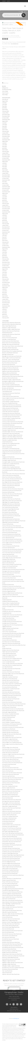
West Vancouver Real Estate (8, 937)
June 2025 (4, 124)
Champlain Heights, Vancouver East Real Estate (12, 431)
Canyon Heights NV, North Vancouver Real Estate (13, 398)
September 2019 (6, 191)
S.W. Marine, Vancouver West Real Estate (11, 804)
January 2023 (5, 173)
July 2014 (4, 289)
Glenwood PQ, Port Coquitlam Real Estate (11, 576)
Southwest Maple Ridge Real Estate (10, 853)
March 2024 (5, 149)
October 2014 (5, 284)
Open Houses (5, 93)
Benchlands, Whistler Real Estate (9, 347)
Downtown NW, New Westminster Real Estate (12, 488)
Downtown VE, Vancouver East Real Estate (11, 490)
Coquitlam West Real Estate (8, 465)
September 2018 (6, 212)
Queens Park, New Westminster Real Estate (12, 772)
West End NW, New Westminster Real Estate (12, 930)
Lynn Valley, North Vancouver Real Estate (11, 668)
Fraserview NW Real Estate (8, 547)
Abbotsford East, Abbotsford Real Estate (11, 322)
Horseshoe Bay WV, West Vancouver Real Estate (13, 633)
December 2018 (6, 206)
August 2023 (5, 161)
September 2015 (6, 267)
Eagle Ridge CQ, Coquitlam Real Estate (10, 502)
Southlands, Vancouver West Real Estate (11, 851)
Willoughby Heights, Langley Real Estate (11, 965)
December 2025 (6, 114)
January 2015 (5, 280)
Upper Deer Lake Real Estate (8, 898)
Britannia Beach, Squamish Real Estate (10, 374)
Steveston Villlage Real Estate (8, 861)
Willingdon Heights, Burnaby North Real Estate (12, 962)
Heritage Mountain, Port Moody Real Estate (12, 621)
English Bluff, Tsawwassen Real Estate (10, 522)
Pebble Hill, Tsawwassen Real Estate (10, 752)
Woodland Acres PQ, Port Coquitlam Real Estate (13, 967)
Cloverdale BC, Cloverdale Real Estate (10, 448)
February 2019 (5, 203)
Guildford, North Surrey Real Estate (10, 594)
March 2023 (5, 170)
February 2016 (5, 259)
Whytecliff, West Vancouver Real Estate (11, 959)
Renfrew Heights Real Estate (8, 787)
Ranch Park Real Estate (7, 784)
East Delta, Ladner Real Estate (9, 510)
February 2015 (5, 279)
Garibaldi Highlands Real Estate (9, 561)
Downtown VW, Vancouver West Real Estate (12, 493)
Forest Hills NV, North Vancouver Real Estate (12, 540)
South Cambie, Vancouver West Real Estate (12, 838)
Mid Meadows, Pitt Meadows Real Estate (11, 693)
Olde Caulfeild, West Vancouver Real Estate (12, 737)
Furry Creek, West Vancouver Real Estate (11, 552)
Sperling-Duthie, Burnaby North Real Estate (12, 856)
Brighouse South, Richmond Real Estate (11, 371)
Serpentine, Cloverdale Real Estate (10, 826)
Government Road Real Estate (9, 577)
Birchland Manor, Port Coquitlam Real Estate (12, 351)
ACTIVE (20, 11)
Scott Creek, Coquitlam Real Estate (10, 816)
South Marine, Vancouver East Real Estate (11, 841)
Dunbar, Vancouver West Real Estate (10, 495)
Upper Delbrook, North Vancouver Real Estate (12, 902)
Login (8, 1)
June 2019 (4, 196)
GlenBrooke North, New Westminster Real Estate (13, 569)
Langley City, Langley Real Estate (9, 655)
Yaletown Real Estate (7, 972)
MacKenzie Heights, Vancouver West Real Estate (13, 673)
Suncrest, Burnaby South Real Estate (10, 871)
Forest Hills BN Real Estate (8, 537)
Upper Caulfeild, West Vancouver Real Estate (12, 897)
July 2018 (4, 215)
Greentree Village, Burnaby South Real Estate (12, 593)
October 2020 (5, 185)
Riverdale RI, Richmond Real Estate (10, 794)
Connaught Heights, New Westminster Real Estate (13, 462)
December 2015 (6, 262)
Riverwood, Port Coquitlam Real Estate (11, 796)
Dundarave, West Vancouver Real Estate (11, 498)
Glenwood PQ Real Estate (8, 574)
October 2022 (5, 178)
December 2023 (6, 154)
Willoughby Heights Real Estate (9, 964)
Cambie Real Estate (6, 394)
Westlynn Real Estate (7, 940)
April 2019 (4, 200)
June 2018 (4, 217)
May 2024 (4, 146)
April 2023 (4, 168)
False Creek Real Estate (7, 529)
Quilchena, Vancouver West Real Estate (11, 782)
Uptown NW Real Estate (7, 908)
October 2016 (5, 245)
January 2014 (5, 299)
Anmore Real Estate (6, 336)
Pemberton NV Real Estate (8, 755)
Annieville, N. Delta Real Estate (9, 339)
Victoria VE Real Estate (7, 917)
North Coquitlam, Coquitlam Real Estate (11, 722)
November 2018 (6, 208)
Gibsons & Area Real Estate (8, 562)
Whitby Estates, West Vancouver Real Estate (12, 954)
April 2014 (4, 294)
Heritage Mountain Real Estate (9, 619)
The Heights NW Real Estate (8, 886)
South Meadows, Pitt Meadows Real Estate (12, 844)
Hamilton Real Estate (7, 599)
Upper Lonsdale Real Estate (8, 905)
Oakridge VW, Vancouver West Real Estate (11, 734)
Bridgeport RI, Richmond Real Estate (10, 368)
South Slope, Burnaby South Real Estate (11, 848)
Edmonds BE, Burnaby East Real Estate (11, 519)
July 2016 (4, 250)
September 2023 (6, 159)
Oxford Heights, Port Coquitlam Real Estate (12, 742)
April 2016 (4, 255)
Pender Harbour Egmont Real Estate (10, 759)
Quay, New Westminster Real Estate (10, 767)
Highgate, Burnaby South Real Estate (10, 628)
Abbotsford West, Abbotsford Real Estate (11, 324)
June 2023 (4, 165)
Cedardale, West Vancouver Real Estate (11, 413)
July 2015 (4, 270)
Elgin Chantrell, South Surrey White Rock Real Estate (13, 520)
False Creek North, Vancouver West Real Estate (13, 527)
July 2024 (4, 143)
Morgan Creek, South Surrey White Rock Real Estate (14, 703)
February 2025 (5, 131)
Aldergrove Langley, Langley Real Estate (11, 329)
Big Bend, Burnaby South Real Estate (10, 349)
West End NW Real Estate (8, 928)
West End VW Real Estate (8, 932)
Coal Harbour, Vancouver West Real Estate (11, 450)
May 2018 (4, 218)
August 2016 (5, 248)
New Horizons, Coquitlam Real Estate (10, 713)
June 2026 (4, 104)
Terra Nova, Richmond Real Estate (9, 883)
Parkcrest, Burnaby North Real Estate (10, 750)
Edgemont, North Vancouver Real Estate (11, 515)
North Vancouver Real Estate (8, 729)
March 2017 (5, 240)
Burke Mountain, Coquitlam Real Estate (11, 384)
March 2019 (5, 201)
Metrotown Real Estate (7, 690)
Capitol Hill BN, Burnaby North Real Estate (11, 406)
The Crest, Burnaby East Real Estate (10, 885)
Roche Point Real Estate (7, 797)
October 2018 (5, 210)
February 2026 (5, 111)
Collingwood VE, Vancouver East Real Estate (12, 458)
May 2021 (4, 181)
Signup (4, 1)
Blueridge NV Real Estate (7, 354)
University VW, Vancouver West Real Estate (12, 895)
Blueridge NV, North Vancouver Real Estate (11, 356)
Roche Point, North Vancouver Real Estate (11, 799)
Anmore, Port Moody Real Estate (9, 337)
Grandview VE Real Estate (8, 584)
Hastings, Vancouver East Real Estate (10, 616)
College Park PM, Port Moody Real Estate (11, 451)
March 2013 (5, 316)
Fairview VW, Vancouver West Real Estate (11, 525)
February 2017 (5, 242)
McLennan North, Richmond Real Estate (11, 685)
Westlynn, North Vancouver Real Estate (11, 942)
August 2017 (5, 233)
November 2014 (6, 282)
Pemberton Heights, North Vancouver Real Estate (13, 754)
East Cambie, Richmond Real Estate (10, 507)
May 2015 (4, 274)
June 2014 (4, 290)
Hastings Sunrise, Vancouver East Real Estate (12, 614)
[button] (7, 1004)
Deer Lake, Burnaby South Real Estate (10, 480)
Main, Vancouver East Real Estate (9, 678)
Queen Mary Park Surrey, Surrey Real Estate (12, 769)
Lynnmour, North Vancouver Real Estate (11, 671)
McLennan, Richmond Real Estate (9, 687)
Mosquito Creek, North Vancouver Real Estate (12, 705)
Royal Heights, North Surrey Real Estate (11, 803)
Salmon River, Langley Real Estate (9, 806)
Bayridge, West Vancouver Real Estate (10, 344)
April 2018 (4, 220)
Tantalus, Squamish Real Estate (9, 880)
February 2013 (5, 317)
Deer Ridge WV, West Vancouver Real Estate (12, 482)
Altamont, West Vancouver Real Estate (10, 331)
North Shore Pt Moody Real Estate (10, 725)
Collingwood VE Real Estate (8, 456)
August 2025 (5, 121)
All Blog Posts (5, 87)
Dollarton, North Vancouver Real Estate (11, 485)
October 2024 (5, 138)
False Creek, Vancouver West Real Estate (11, 530)
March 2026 (5, 109)
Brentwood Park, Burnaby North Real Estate (12, 366)
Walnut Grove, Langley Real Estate (10, 920)
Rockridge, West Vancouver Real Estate (11, 801)
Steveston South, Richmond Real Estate (11, 860)
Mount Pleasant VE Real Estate (9, 707)
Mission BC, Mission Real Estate (9, 697)
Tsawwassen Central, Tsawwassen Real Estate (12, 892)
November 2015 (6, 264)
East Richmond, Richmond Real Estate (10, 514)
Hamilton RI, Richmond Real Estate (10, 601)
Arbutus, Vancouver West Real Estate (10, 341)
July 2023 (4, 163)
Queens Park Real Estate (7, 771)
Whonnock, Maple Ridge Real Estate (10, 957)
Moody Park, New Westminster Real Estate (12, 702)
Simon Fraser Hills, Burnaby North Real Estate (12, 833)
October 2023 (5, 158)
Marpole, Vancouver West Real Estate (10, 680)
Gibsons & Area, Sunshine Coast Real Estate (12, 564)
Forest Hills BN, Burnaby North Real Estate (11, 539)
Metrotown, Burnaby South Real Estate (11, 692)
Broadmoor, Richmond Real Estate (10, 378)
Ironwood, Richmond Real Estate (9, 640)
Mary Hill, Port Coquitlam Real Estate (10, 682)
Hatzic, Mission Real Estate (8, 618)
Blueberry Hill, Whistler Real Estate (10, 352)
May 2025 (4, 126)
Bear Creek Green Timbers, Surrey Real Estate (12, 346)
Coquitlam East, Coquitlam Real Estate (10, 463)
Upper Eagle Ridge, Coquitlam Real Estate (11, 903)
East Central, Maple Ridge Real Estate (10, 509)
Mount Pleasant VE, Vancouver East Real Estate (12, 708)
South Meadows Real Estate (8, 843)
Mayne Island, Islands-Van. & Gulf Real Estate (12, 683)
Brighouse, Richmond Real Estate (9, 373)
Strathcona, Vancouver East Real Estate (11, 865)
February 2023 (5, 171)
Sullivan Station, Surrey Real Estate (10, 868)
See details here (14, 43)
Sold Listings (5, 94)
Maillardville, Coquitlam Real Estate (10, 677)
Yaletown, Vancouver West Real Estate (10, 974)
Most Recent (5, 99)
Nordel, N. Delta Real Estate (8, 717)
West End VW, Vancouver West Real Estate (12, 934)
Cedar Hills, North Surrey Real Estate (10, 411)
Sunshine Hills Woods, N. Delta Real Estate (11, 878)
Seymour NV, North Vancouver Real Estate (11, 828)
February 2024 (5, 151)
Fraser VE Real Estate (7, 544)
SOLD (25, 11)
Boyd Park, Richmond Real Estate (9, 362)
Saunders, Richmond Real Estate (9, 814)
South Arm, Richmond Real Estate (9, 836)
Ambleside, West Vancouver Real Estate (11, 334)
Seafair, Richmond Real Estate (8, 819)
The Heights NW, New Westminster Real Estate (13, 888)
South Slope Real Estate (7, 846)
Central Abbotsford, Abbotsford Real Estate (12, 414)
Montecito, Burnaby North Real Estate (10, 698)
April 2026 (4, 107)
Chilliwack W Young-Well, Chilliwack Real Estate (12, 438)
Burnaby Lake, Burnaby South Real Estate (11, 389)
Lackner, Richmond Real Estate (9, 653)
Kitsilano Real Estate (6, 648)
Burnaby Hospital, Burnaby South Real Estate (12, 386)
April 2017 (4, 238)
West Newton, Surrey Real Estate (9, 935)
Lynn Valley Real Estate (7, 666)
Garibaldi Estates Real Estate (8, 559)
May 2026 (4, 106)
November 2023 (6, 156)
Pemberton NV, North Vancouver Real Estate (12, 757)
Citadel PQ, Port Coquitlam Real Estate (11, 443)
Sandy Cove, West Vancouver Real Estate (11, 808)
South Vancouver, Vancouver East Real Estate (12, 850)
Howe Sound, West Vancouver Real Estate (11, 635)
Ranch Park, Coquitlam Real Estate (10, 786)
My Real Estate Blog (6, 89)
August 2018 (5, 213)
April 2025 (4, 128)
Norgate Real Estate (6, 719)
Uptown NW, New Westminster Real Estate (12, 910)
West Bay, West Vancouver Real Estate (11, 923)
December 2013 (6, 301)
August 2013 (5, 307)
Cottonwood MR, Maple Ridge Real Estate (11, 468)
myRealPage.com (16, 1018)
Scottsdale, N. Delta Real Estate (9, 818)
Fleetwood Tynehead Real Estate (9, 532)
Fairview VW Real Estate (7, 524)
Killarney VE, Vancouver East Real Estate (11, 643)
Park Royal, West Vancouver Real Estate (11, 749)
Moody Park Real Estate (7, 700)
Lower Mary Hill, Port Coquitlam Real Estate (12, 665)
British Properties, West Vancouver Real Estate (12, 376)
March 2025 (5, 129)
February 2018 (5, 223)
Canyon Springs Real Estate (8, 399)
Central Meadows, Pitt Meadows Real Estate (12, 423)
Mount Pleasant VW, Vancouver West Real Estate (13, 710)
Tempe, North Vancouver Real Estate (10, 881)
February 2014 (5, 297)
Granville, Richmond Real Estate (9, 589)
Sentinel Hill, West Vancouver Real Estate (11, 824)
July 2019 (4, 195)
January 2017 (5, 243)
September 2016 (6, 247)
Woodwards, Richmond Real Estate (10, 969)
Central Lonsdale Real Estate (8, 420)
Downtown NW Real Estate (8, 487)
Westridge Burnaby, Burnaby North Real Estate (12, 947)
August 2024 (5, 141)
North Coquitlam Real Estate (8, 720)
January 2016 (5, 260)
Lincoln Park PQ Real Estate (8, 656)
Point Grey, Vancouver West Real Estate (11, 761)
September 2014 (6, 285)
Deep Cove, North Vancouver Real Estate (11, 477)
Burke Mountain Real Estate (8, 383)
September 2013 (6, 306)
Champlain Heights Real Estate (9, 430)
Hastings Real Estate (6, 613)
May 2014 (4, 292)
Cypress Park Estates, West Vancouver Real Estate (13, 473)
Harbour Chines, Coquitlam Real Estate (11, 603)
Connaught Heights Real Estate (9, 460)
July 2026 (4, 102)
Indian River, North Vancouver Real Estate (11, 636)
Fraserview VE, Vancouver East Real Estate (11, 551)
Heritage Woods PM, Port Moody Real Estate (12, 625)
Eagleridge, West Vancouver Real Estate (11, 504)
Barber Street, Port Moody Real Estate (11, 342)
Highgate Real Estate (7, 626)
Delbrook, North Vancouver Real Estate (11, 483)
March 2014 (5, 296)
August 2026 (5, 101)
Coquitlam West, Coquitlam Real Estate (11, 467)
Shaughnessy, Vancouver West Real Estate (11, 829)
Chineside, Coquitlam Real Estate (9, 440)
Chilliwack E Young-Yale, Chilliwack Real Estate (12, 435)
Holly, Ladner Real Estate (7, 629)
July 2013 (4, 309)
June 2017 (4, 235)
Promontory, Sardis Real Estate (9, 764)
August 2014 (5, 287)
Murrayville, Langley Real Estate (9, 712)
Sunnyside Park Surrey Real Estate (10, 873)
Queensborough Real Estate (8, 776)
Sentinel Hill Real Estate (7, 823)
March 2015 (5, 277)
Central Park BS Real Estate (8, 425)
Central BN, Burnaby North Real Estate (11, 416)
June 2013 (4, 311)
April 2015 (4, 275)
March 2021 (5, 183)
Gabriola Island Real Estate (8, 554)
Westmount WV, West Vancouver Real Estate (12, 944)
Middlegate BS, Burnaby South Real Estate (11, 695)
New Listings (5, 91)
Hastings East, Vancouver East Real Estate (11, 611)
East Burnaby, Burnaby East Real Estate (11, 505)
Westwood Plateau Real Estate (9, 949)
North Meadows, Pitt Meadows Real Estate (12, 724)
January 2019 (5, 205)
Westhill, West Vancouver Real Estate (10, 939)
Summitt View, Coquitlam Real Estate (10, 870)
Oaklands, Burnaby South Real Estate (10, 732)
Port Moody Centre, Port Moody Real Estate (12, 762)
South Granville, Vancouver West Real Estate (12, 840)
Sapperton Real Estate (7, 809)
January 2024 (5, 153)
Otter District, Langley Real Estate (10, 739)
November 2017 (6, 228)
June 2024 (4, 144)
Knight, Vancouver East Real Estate (10, 651)
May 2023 (4, 166)
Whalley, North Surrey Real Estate (9, 952)
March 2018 (5, 222)
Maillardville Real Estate (7, 675)
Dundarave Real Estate (7, 497)
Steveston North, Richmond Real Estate (11, 858)
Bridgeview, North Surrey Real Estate (10, 369)
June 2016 (4, 252)
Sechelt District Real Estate (8, 821)
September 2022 (6, 180)
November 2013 (6, 302)
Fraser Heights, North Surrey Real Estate (11, 542)
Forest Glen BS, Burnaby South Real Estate (11, 535)
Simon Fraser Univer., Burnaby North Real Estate (13, 834)
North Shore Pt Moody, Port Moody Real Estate (13, 727)
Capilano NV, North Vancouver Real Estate (11, 404)
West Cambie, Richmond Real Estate (10, 925)
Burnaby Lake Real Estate (8, 388)
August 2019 (5, 193)
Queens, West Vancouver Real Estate (10, 774)
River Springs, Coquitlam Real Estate (10, 792)
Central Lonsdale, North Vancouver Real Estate (12, 421)
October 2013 (5, 304)
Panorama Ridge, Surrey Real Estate (10, 747)
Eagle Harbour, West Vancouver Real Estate (12, 500)
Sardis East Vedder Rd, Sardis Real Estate (11, 813)
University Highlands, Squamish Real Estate (11, 893)
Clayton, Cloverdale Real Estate (9, 445)
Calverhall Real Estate (7, 391)
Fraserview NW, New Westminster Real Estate (12, 549)
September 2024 (6, 139)
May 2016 (4, 254)
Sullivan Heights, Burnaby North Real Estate (12, 866)
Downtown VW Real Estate (8, 492)
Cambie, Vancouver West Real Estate (10, 396)
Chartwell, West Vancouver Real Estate (13, 37)
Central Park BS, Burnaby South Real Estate (12, 426)
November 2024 (6, 136)
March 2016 (5, 257)
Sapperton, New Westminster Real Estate (11, 811)
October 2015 (5, 265)
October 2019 (5, 190)
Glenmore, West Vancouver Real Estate (11, 572)
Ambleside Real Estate (7, 332)
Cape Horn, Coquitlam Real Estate (9, 403)
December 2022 (6, 175)
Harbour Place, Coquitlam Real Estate (10, 604)
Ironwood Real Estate (7, 638)
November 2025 (6, 116)
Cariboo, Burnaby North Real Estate (10, 408)
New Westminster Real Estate (9, 715)
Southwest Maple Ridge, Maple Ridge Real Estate (13, 855)
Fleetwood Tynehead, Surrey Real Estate (11, 534)
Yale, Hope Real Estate (7, 970)
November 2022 (6, 176)
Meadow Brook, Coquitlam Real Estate (11, 688)
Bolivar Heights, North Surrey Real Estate (11, 357)
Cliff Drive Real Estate (7, 446)
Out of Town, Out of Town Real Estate (10, 740)
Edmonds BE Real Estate (7, 517)
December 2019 (6, 188)
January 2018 (5, 225)
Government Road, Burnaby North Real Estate (12, 579)
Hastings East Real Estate (8, 609)
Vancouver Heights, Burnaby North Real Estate (12, 913)
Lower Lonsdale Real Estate (8, 661)
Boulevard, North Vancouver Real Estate (11, 361)
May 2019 (4, 198)
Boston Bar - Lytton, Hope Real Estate (10, 359)
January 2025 (5, 133)
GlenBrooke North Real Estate (9, 567)
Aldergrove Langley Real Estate (9, 327)
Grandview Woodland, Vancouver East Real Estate (13, 588)
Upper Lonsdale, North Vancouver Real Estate (12, 907)
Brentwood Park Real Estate (8, 364)
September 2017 (6, 232)
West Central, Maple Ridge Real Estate (10, 927)
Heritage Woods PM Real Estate (9, 623)
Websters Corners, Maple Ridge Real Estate (12, 922)
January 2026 (5, 112)
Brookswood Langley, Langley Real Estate (11, 379)
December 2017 (6, 227)
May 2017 (4, 237)
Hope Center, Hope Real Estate (9, 631)
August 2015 (5, 269)
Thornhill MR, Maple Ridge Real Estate (10, 890)
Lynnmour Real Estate (7, 670)
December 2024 (6, 134)
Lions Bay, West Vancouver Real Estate (11, 660)
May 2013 (4, 312)
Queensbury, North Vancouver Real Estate (11, 779)
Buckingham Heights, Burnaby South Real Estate (13, 381)
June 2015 (4, 272)
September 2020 (6, 186)
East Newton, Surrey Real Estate (9, 512)
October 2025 (5, 117)
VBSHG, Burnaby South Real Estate (10, 915)
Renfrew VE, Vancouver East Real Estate (11, 791)
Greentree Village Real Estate (8, 591)
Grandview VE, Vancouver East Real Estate (11, 586)
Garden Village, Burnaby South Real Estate (11, 557)
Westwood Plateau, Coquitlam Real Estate (11, 950)
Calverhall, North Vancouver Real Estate (11, 393)
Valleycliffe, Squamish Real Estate (9, 912)
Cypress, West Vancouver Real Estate (10, 475)
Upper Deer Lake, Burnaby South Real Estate (12, 900)
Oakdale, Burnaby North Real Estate (10, 730)
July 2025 (4, 123)
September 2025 (6, 119)
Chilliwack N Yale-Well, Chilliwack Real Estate (12, 436)
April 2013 (4, 314)
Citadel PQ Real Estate (7, 441)
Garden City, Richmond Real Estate (10, 556)
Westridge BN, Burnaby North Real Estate (11, 945)
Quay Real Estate (6, 766)
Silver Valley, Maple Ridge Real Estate (10, 831)
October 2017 (5, 230)
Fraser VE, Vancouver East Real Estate (10, 546)
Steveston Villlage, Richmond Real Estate (11, 863)
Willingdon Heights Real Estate (9, 960)
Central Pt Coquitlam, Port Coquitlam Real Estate (13, 428)
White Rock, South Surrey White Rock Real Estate (13, 955)
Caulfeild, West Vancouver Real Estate (10, 410)
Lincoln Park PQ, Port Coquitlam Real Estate (12, 658)
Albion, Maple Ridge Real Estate (9, 326)
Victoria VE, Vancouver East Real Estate (11, 918)
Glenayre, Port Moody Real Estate (10, 566)
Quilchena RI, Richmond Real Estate (10, 781)
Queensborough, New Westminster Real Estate (12, 777)
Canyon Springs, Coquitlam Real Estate (10, 401)
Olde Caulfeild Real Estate (8, 735)
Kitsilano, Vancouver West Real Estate (10, 650)
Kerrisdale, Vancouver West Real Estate (11, 641)
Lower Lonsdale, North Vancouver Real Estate (12, 663)
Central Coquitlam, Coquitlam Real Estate (11, 418)
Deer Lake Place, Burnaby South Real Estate (12, 478)
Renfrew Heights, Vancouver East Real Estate (12, 789)
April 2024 (4, 148)
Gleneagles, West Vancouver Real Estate (11, 571)
